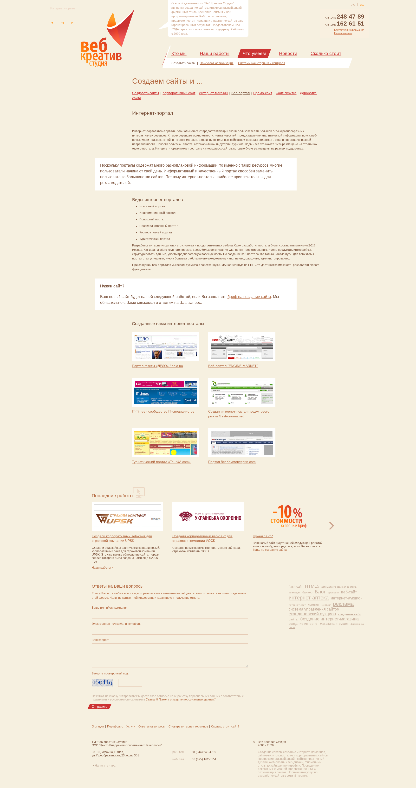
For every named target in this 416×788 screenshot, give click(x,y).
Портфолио (115, 726)
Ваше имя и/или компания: (110, 607)
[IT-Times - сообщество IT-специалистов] (165, 392)
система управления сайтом (314, 609)
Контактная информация (349, 29)
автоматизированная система (339, 586)
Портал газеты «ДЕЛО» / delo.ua (157, 366)
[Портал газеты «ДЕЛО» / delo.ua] (165, 347)
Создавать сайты (183, 63)
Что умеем (254, 53)
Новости (288, 53)
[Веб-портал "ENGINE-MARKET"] (242, 347)
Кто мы (179, 53)
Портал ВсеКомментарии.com (232, 462)
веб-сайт (349, 592)
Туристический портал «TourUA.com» (161, 462)
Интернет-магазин (213, 93)
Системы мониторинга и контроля (261, 63)
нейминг (326, 605)
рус (353, 4)
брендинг (333, 592)
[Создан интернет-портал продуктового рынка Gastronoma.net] (242, 392)
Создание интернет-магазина (329, 619)
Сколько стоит (326, 53)
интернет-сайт (297, 605)
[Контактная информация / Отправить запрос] (62, 23)
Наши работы (214, 53)
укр (362, 4)
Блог (320, 591)
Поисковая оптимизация (217, 63)
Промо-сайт (262, 93)
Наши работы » (102, 567)
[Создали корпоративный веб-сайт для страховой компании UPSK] (127, 516)
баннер (307, 592)
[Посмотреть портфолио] (331, 526)
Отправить (99, 706)
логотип (313, 604)
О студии (98, 726)
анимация (294, 592)
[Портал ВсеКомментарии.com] (242, 443)
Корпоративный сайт (178, 93)
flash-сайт (296, 586)
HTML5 (312, 586)
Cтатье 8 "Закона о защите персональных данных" (180, 699)
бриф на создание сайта (249, 297)
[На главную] (52, 23)
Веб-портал (240, 93)
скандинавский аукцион (312, 613)
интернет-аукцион (347, 598)
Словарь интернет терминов (188, 726)
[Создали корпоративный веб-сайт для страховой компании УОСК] (208, 516)
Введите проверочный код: (110, 673)
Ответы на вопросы (151, 726)
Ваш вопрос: (100, 640)
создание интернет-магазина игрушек (318, 623)
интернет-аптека (309, 598)
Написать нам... (105, 765)
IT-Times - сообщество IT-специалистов (163, 411)
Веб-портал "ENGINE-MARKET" (233, 366)
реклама (343, 604)
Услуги (130, 726)
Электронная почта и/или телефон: (116, 623)
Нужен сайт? (263, 536)
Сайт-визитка (286, 93)
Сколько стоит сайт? (225, 726)
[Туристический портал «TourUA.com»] (165, 443)
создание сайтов (196, 7)
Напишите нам (343, 33)
